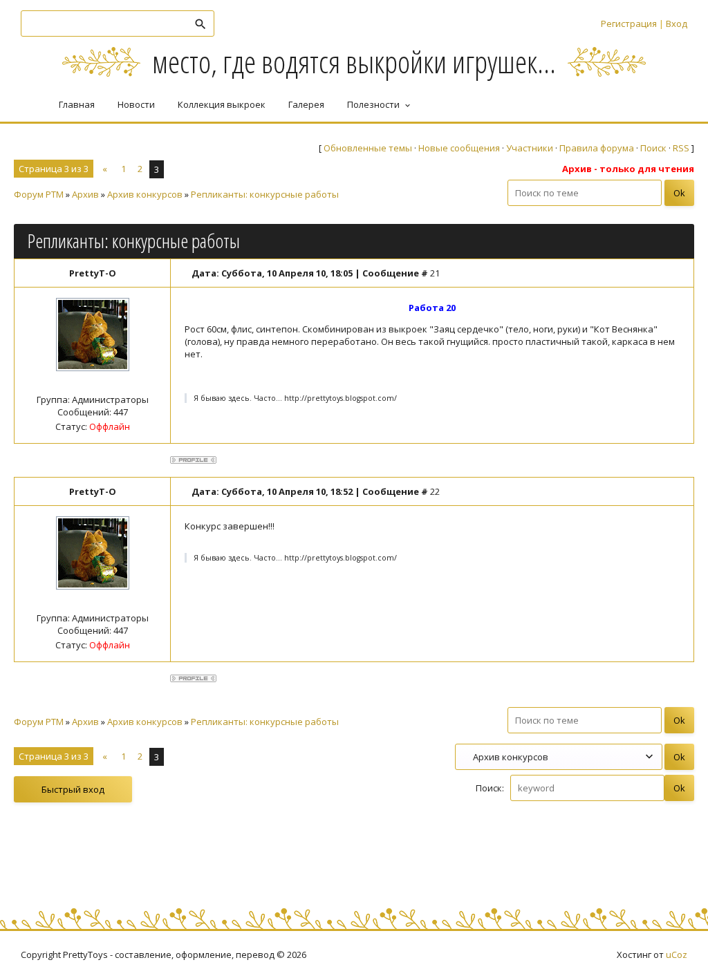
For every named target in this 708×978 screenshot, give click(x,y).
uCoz (676, 954)
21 (435, 273)
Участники (529, 148)
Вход (676, 23)
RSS (681, 148)
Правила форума (596, 148)
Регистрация (629, 23)
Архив (85, 194)
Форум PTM (39, 194)
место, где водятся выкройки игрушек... (354, 61)
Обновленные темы (368, 148)
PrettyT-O (92, 273)
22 (435, 491)
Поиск (653, 148)
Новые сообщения (459, 148)
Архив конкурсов (145, 194)
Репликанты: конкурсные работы (265, 194)
